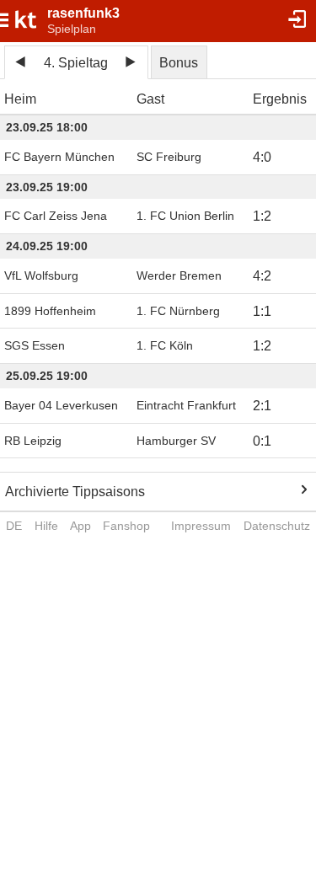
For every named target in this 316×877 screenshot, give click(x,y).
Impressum (201, 525)
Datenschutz (277, 525)
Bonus (178, 63)
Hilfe (46, 525)
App (80, 525)
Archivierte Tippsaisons (75, 491)
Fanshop (126, 525)
